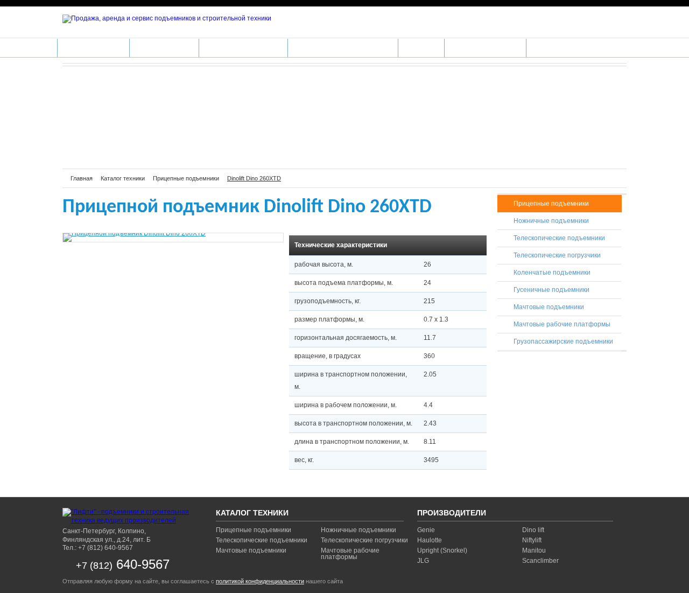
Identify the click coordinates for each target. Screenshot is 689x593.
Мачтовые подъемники (549, 307)
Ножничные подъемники (551, 221)
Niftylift (532, 540)
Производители (164, 47)
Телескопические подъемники (559, 238)
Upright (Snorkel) (442, 550)
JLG (423, 560)
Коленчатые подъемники (552, 272)
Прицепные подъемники (551, 203)
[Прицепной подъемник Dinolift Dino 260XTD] (173, 237)
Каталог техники (93, 47)
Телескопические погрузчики (557, 255)
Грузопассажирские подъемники (563, 341)
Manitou (534, 550)
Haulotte (429, 540)
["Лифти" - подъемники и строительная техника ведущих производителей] (129, 516)
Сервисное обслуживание (342, 47)
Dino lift (533, 530)
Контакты (549, 47)
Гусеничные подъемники (551, 290)
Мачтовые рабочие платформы (562, 324)
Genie (426, 530)
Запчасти (421, 47)
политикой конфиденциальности (260, 581)
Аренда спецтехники (243, 47)
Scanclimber (540, 560)
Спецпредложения (485, 47)
